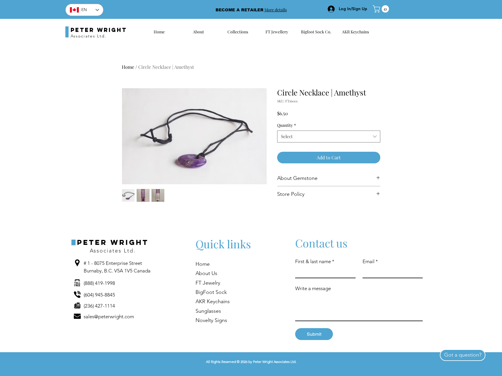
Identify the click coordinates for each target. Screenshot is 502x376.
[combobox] (328, 136)
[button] (382, 8)
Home (128, 67)
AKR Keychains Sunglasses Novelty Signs (213, 310)
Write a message (313, 288)
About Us (206, 273)
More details (275, 9)
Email (370, 261)
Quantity (286, 125)
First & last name (314, 261)
